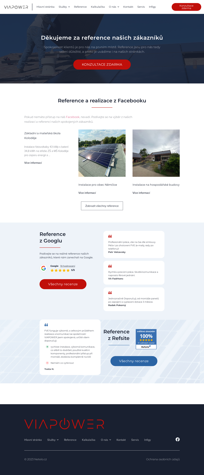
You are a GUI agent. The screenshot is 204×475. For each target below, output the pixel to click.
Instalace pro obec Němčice (97, 184)
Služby (63, 6)
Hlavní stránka (45, 6)
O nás (112, 6)
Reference (80, 6)
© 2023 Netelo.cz (35, 459)
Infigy (152, 6)
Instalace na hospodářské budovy (156, 184)
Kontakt (128, 6)
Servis (141, 6)
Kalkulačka (98, 6)
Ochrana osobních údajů (163, 459)
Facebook (73, 117)
